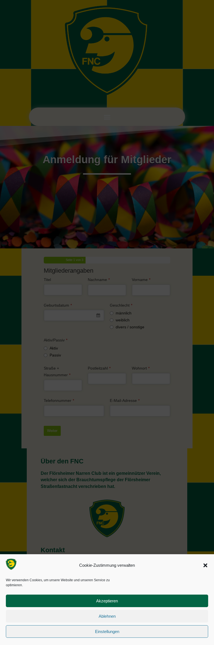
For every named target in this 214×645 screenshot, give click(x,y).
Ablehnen (107, 616)
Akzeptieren (107, 600)
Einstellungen (107, 631)
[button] (205, 565)
